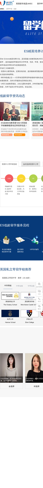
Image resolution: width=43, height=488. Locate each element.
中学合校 (31, 286)
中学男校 (7, 286)
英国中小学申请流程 (9, 164)
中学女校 (19, 286)
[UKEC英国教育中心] (7, 3)
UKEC (2, 9)
